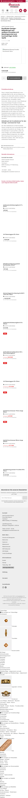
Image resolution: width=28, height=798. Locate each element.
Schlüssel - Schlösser (5, 795)
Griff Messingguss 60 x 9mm (11, 234)
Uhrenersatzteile (4, 764)
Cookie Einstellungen (7, 553)
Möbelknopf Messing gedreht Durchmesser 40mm (11, 264)
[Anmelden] (25, 497)
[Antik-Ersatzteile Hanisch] (23, 26)
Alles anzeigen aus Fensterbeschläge (10, 712)
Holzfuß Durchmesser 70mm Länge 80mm (13, 411)
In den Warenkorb (14, 78)
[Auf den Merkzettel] (24, 78)
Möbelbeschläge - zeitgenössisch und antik (10, 671)
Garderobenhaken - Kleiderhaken (8, 792)
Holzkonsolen (3, 783)
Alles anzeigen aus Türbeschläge (9, 612)
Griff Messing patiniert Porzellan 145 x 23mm (14, 470)
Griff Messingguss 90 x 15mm (11, 381)
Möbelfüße (2, 785)
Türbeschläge (3, 610)
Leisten (2, 736)
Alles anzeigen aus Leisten (7, 738)
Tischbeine (2, 793)
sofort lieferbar (12, 67)
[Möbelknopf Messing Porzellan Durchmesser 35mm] (11, 56)
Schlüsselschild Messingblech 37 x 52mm (13, 205)
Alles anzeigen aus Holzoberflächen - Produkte (12, 723)
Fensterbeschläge (4, 711)
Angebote (2, 797)
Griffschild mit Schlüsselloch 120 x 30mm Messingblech (12, 352)
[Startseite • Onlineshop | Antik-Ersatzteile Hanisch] (14, 7)
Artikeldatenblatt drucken (8, 145)
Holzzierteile (3, 754)
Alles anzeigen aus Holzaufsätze (9, 757)
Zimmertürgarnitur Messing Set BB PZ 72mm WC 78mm (13, 294)
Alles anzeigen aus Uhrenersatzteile (10, 766)
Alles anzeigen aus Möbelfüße (8, 786)
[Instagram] (3, 587)
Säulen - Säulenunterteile (6, 774)
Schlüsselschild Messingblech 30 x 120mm (13, 323)
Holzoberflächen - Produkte (6, 721)
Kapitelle (2, 776)
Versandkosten (13, 72)
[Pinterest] (6, 587)
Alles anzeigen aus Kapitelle (8, 778)
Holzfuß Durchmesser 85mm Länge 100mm (13, 441)
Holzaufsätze (3, 756)
